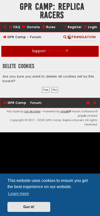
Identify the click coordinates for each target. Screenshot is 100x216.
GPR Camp (56, 51)
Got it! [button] (28, 207)
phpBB (65, 111)
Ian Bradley (32, 111)
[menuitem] (14, 27)
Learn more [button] (18, 193)
